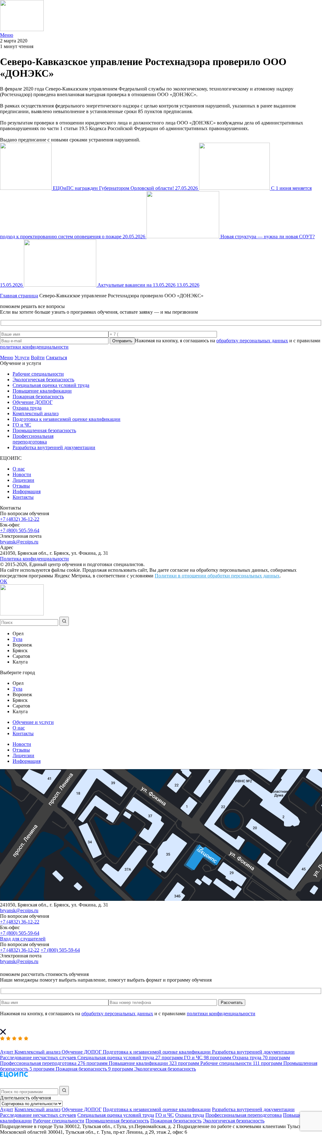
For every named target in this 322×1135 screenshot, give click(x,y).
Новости (22, 474)
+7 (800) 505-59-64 (19, 530)
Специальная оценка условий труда (51, 385)
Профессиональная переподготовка (33, 438)
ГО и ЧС (22, 424)
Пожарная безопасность (38, 396)
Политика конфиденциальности (34, 558)
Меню (6, 357)
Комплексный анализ (35, 413)
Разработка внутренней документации (54, 447)
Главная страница (19, 295)
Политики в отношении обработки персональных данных (217, 575)
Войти (38, 357)
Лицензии (23, 480)
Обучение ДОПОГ (33, 402)
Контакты (23, 497)
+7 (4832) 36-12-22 (19, 519)
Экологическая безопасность (43, 379)
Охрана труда (27, 407)
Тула (17, 639)
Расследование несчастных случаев (38, 1115)
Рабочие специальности (38, 374)
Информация (27, 491)
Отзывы (21, 485)
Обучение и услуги (33, 722)
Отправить (122, 341)
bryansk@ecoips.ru (19, 541)
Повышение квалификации (42, 391)
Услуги (22, 357)
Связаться (56, 357)
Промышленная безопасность (44, 430)
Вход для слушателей (23, 938)
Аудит (6, 1109)
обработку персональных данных (252, 340)
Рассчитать (232, 1002)
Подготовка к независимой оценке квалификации (66, 419)
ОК (3, 581)
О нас (19, 468)
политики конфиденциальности (34, 347)
